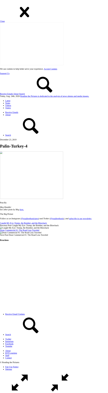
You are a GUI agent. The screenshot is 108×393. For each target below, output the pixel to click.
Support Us (4, 73)
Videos (8, 105)
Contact (8, 358)
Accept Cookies (50, 69)
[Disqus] (54, 277)
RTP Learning (11, 353)
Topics (8, 108)
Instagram (9, 341)
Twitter (8, 339)
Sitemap (8, 369)
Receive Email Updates (15, 314)
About (16, 94)
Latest (7, 101)
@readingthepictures (29, 218)
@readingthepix (57, 218)
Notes (7, 103)
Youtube (8, 346)
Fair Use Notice (11, 367)
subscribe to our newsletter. (80, 218)
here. (22, 209)
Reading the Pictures (54, 96)
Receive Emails (6, 94)
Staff (7, 355)
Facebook (9, 344)
